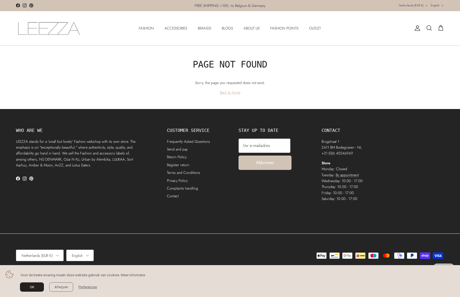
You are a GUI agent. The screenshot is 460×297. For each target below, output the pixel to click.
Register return (178, 165)
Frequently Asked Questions (188, 141)
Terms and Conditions (183, 172)
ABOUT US (252, 28)
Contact (173, 196)
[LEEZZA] (49, 28)
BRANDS (204, 28)
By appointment (347, 175)
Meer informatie (133, 275)
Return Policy (177, 157)
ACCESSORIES (176, 28)
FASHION (146, 28)
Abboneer (265, 163)
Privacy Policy (177, 180)
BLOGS (227, 28)
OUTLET (315, 28)
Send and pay (177, 149)
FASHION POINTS (284, 28)
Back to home (230, 92)
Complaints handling (182, 188)
